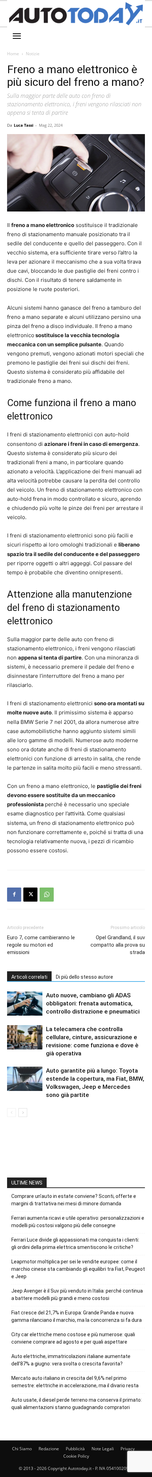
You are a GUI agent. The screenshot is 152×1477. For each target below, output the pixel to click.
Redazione (49, 1449)
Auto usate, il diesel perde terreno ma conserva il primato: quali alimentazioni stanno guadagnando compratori (76, 1403)
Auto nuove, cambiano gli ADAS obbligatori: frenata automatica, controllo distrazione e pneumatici (93, 1003)
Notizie (33, 54)
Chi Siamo (22, 1449)
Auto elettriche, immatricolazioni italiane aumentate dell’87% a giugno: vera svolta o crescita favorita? (70, 1359)
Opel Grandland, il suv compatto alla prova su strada (117, 944)
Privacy (128, 1449)
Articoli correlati (29, 977)
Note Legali (103, 1449)
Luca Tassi (23, 125)
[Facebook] (14, 895)
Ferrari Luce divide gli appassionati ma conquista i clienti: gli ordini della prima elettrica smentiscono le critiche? (75, 1243)
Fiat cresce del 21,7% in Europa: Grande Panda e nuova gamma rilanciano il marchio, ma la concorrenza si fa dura (76, 1316)
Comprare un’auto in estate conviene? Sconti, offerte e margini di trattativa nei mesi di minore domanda (73, 1199)
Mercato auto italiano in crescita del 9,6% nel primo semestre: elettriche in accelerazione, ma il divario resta (75, 1381)
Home (13, 54)
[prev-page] (11, 1112)
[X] (30, 895)
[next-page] (22, 1112)
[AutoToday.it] (76, 13)
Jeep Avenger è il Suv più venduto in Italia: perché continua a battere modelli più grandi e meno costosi (77, 1294)
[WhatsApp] (47, 895)
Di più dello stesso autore (84, 977)
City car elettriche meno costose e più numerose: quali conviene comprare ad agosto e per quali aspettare (73, 1338)
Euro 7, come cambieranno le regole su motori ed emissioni (41, 944)
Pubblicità (75, 1449)
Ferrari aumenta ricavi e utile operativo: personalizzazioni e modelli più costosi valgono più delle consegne (77, 1221)
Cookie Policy (76, 1456)
